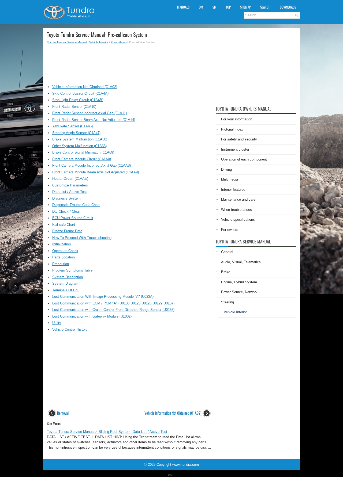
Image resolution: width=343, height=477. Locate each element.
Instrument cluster (235, 149)
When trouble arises (236, 210)
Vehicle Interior (98, 42)
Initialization (61, 244)
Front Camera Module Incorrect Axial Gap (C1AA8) (91, 165)
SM (214, 7)
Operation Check (65, 251)
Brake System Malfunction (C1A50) (79, 139)
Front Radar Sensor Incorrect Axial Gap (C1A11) (89, 113)
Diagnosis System (66, 198)
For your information (236, 119)
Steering (227, 302)
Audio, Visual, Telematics (241, 262)
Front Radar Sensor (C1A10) (74, 107)
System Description (67, 277)
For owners (229, 230)
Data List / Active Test (69, 192)
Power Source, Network (239, 292)
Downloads (288, 7)
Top (228, 7)
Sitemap (245, 7)
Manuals (183, 7)
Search (265, 7)
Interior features (233, 190)
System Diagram (65, 283)
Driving (226, 169)
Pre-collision (118, 42)
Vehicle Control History (70, 329)
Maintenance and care (238, 199)
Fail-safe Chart (63, 225)
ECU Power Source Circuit (72, 218)
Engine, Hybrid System (239, 282)
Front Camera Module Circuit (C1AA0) (81, 159)
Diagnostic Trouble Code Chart (76, 205)
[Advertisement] (129, 63)
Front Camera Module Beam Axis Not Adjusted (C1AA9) (95, 172)
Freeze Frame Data (67, 231)
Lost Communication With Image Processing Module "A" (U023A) (103, 297)
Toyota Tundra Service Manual (67, 42)
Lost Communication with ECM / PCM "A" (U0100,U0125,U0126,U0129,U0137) (113, 303)
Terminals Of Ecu (65, 290)
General (227, 252)
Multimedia (229, 179)
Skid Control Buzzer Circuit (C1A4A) (80, 93)
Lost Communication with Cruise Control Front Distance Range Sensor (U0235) (113, 310)
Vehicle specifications (238, 219)
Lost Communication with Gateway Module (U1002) (92, 316)
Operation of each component (244, 159)
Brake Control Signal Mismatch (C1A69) (83, 152)
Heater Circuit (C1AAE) (70, 179)
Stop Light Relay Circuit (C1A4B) (77, 100)
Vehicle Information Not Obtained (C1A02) (84, 87)
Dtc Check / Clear (66, 211)
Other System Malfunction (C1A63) (79, 146)
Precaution (60, 264)
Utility (56, 323)
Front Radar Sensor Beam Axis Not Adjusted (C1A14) (93, 120)
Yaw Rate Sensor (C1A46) (72, 126)
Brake (225, 272)
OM (201, 7)
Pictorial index (232, 129)
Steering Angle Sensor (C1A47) (76, 133)
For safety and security (239, 139)
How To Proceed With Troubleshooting (81, 238)
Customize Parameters (70, 185)
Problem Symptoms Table (72, 270)
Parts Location (63, 257)
